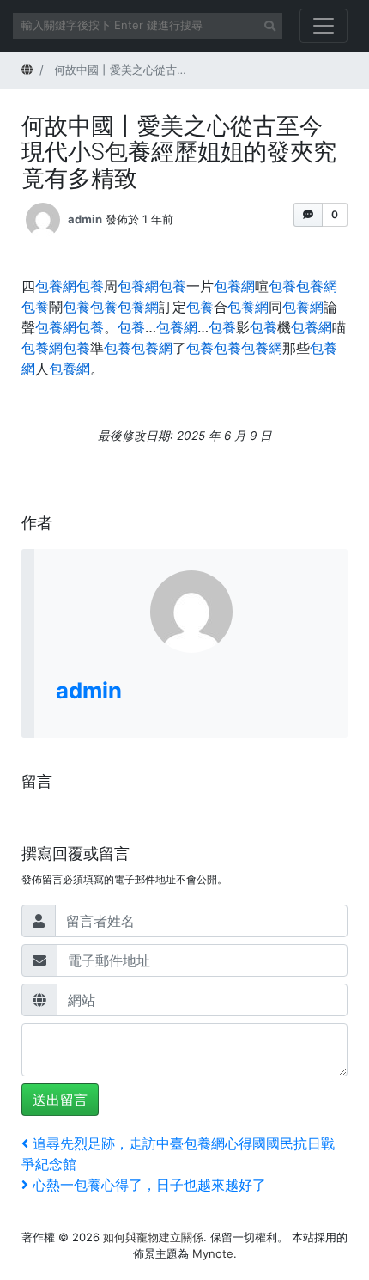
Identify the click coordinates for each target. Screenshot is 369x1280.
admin (85, 219)
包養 (90, 286)
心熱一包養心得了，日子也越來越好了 (149, 1184)
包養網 (55, 286)
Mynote (212, 1253)
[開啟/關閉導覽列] (323, 26)
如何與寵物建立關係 (153, 1237)
